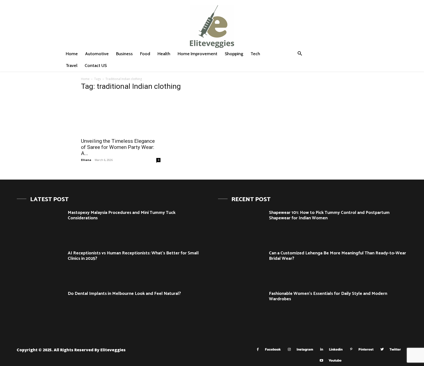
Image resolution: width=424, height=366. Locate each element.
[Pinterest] (351, 349)
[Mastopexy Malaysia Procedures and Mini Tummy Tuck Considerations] (40, 225)
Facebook (273, 349)
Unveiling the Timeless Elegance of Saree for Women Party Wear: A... (118, 147)
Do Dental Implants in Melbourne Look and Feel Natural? (124, 293)
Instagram (305, 349)
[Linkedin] (322, 349)
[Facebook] (257, 349)
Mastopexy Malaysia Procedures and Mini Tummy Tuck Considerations (121, 215)
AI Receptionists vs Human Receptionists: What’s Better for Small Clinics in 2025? (133, 255)
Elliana (86, 160)
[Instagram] (289, 349)
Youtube (335, 360)
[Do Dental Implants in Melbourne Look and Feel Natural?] (40, 306)
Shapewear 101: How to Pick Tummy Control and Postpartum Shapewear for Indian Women (329, 215)
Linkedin (336, 349)
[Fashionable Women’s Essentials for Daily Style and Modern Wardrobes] (241, 306)
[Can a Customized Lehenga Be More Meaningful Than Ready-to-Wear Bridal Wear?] (241, 266)
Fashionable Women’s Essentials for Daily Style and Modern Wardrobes (328, 296)
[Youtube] (321, 360)
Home (85, 79)
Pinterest (365, 349)
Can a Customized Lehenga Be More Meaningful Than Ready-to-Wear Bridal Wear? (337, 255)
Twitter (395, 349)
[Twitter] (382, 349)
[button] (300, 54)
